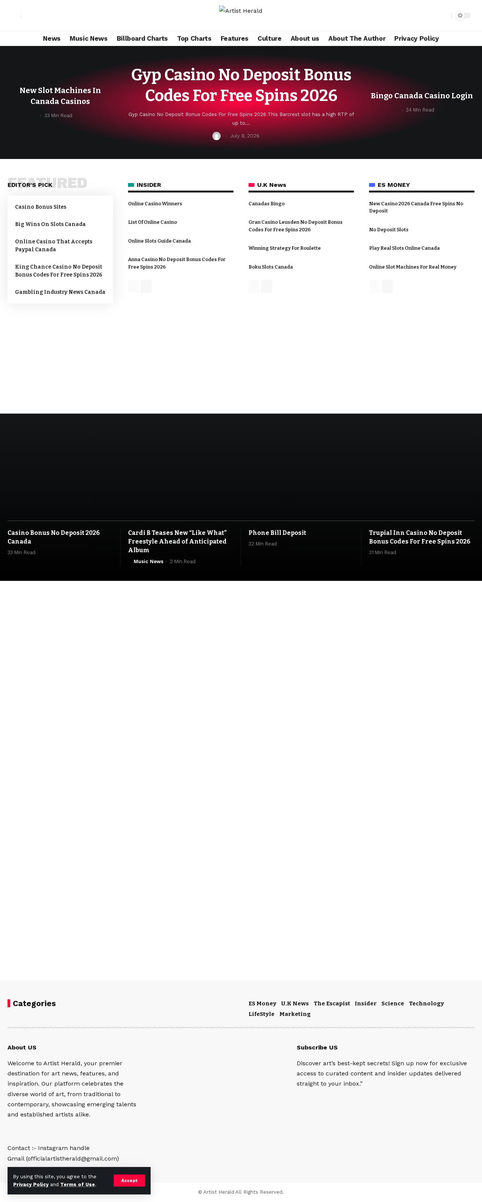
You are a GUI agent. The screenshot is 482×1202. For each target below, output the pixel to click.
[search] (444, 15)
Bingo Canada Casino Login (422, 95)
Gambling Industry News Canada (60, 292)
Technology (426, 1003)
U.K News (295, 1003)
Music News (148, 561)
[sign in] (14, 15)
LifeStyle (262, 1014)
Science (392, 1003)
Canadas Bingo (267, 203)
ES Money (262, 1003)
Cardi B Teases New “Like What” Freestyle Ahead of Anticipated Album (177, 541)
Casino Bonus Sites (40, 207)
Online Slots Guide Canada (159, 241)
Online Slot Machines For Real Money (412, 267)
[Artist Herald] (240, 15)
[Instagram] (27, 15)
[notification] (432, 15)
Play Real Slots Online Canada (404, 248)
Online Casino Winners (155, 203)
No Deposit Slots (389, 229)
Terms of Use (77, 1184)
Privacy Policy (31, 1184)
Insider (366, 1003)
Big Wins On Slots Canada (50, 224)
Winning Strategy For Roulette (285, 248)
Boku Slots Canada (271, 267)
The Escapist (332, 1003)
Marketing (295, 1014)
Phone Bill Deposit (277, 532)
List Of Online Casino (152, 222)
